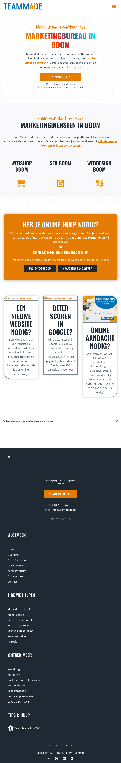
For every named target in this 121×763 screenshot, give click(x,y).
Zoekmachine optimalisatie (24, 680)
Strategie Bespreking (20, 631)
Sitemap (79, 752)
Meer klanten (16, 614)
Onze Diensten (17, 560)
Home (11, 549)
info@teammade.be (64, 510)
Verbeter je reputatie (20, 696)
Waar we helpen (17, 636)
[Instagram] (57, 758)
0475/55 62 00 (63, 505)
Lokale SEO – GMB (19, 701)
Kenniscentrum (17, 571)
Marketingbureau (18, 625)
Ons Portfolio (16, 565)
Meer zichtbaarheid (19, 609)
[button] (60, 494)
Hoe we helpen (21, 595)
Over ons (13, 555)
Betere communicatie (21, 620)
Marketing (14, 674)
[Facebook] (49, 758)
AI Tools (12, 641)
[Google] (72, 758)
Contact (12, 581)
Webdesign (14, 669)
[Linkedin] (64, 758)
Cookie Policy (44, 752)
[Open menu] (114, 6)
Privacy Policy (63, 752)
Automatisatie (16, 685)
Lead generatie (17, 691)
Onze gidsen (15, 576)
